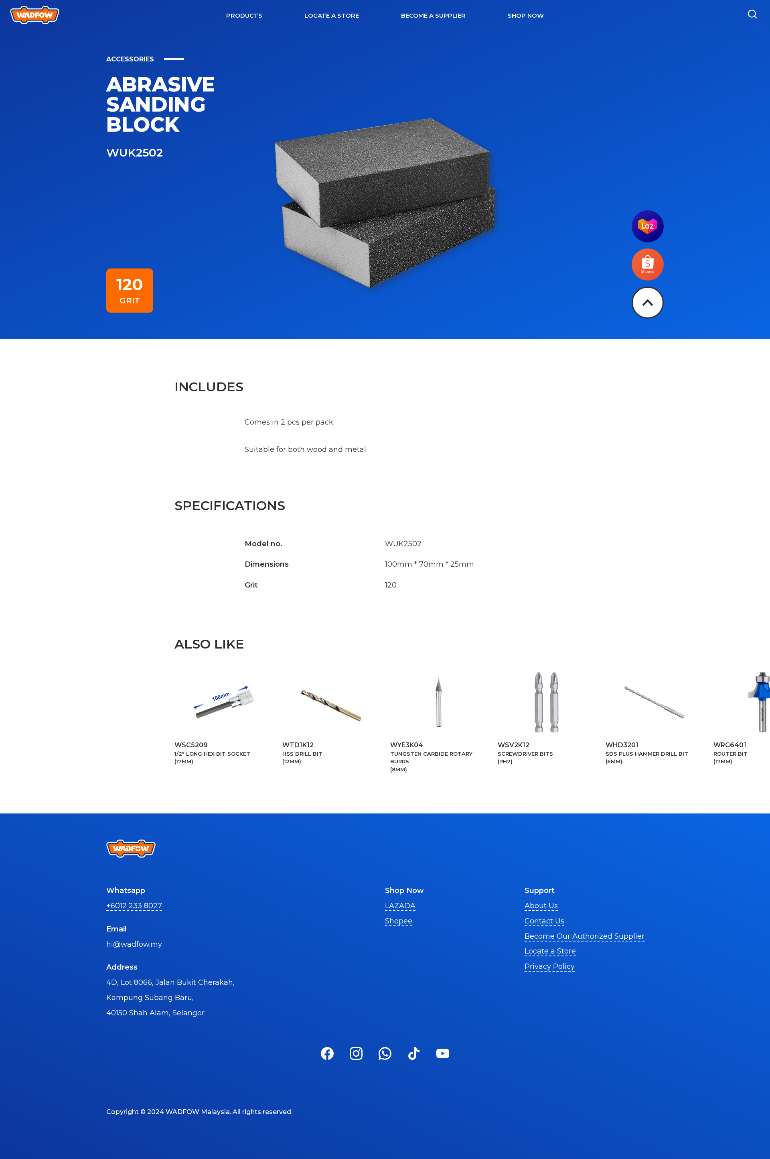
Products (244, 15)
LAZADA (400, 905)
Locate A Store (331, 15)
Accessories (130, 59)
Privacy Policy (550, 966)
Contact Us (544, 921)
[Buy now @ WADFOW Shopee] (648, 278)
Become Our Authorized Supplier (584, 936)
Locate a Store (550, 951)
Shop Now (526, 15)
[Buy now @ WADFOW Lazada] (648, 240)
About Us (541, 905)
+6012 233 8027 (134, 905)
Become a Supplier (433, 15)
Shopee (398, 921)
